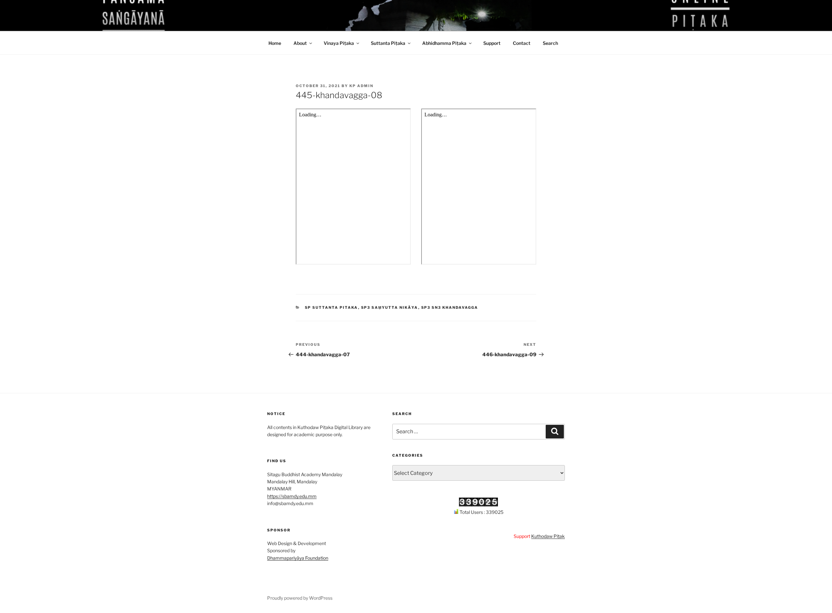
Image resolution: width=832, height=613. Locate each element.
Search (550, 43)
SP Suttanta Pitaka (331, 307)
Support (491, 43)
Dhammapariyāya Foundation (297, 558)
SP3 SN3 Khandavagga (449, 307)
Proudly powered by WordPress (299, 598)
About (300, 43)
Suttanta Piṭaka (388, 43)
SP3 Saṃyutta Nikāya (389, 307)
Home (274, 43)
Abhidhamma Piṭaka (444, 43)
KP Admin (361, 86)
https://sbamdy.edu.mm (292, 496)
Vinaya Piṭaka (339, 43)
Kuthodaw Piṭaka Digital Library (551, 536)
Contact (521, 43)
